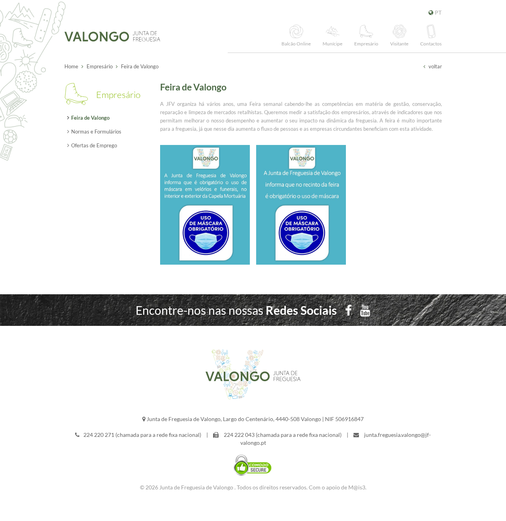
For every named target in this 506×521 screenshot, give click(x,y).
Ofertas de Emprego (94, 145)
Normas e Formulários (96, 131)
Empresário (100, 66)
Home (71, 66)
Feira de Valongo (90, 118)
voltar (434, 66)
